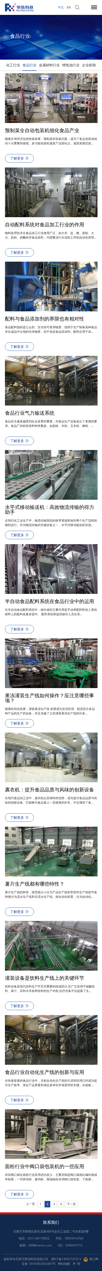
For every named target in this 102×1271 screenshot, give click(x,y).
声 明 (76, 1264)
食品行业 (29, 65)
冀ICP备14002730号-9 (66, 1259)
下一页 (71, 1204)
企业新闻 (89, 65)
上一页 (30, 1204)
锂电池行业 (70, 65)
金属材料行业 (49, 65)
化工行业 (13, 65)
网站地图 (64, 1264)
